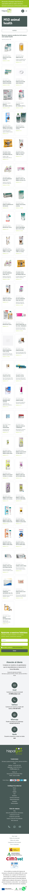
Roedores (14, 795)
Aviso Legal (14, 836)
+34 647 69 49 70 (17, 767)
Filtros (14, 30)
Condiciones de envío (14, 814)
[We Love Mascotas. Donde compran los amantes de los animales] (14, 751)
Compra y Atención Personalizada (14, 818)
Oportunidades (14, 803)
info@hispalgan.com (14, 769)
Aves (14, 793)
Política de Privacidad (17, 647)
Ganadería (14, 801)
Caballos (14, 792)
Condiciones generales (14, 816)
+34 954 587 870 (17, 765)
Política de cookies (14, 840)
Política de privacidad (14, 838)
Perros (14, 788)
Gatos (14, 790)
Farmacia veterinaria (14, 797)
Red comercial (14, 820)
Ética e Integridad (14, 844)
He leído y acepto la (12, 647)
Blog (15, 811)
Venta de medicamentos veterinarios (14, 812)
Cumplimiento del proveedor (14, 842)
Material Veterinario (14, 799)
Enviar (14, 650)
